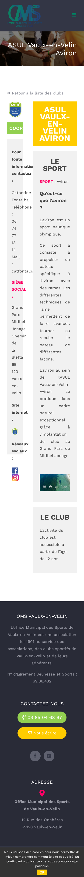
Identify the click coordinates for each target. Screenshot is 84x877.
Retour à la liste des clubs (36, 93)
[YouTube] (49, 756)
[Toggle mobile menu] (74, 14)
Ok (42, 872)
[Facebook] (35, 756)
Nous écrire (44, 732)
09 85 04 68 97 (44, 717)
